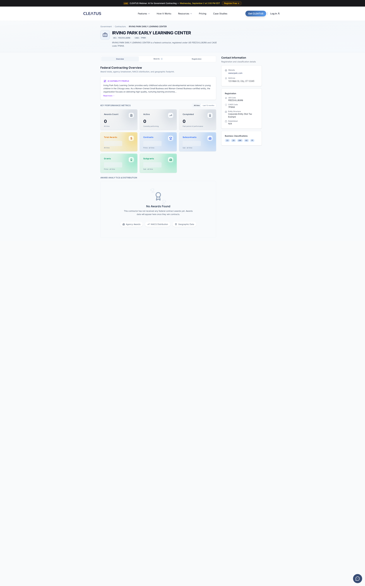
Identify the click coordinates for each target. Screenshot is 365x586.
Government (11, 264)
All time (197, 105)
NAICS (8, 296)
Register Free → (231, 3)
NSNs (8, 309)
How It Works (164, 13)
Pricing (202, 13)
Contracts (10, 271)
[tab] (120, 59)
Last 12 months (208, 105)
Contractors (10, 290)
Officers (9, 284)
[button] (118, 119)
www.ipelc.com (235, 73)
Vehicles (9, 302)
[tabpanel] (158, 152)
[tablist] (158, 59)
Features (142, 13)
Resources (183, 13)
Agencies (10, 277)
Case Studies (220, 13)
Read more (107, 96)
